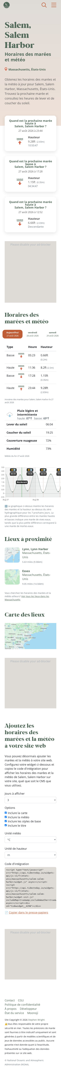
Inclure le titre (17, 825)
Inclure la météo (18, 817)
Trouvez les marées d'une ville (44, 5)
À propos (11, 1009)
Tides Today (6, 5)
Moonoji (32, 1013)
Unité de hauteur (16, 848)
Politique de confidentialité (22, 1004)
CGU (21, 1000)
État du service (14, 1013)
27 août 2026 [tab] (12, 334)
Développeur (28, 1009)
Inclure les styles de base (24, 821)
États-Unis (38, 69)
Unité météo (13, 833)
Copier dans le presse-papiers (28, 912)
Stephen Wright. (36, 1019)
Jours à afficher (15, 793)
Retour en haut (52, 1073)
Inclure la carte (17, 813)
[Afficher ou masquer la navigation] (53, 5)
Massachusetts (19, 69)
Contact (10, 1000)
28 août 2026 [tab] (32, 334)
